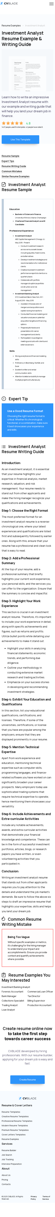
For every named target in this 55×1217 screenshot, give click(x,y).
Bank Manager (9, 996)
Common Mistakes (12, 171)
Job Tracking (8, 1159)
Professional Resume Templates (17, 1121)
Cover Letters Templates (14, 1134)
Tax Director (34, 996)
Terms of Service (46, 1197)
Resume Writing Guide (14, 166)
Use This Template (20, 139)
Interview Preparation (12, 1164)
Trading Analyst (10, 1005)
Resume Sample (10, 156)
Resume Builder (9, 1150)
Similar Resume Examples (15, 176)
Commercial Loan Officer (40, 991)
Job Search (7, 1154)
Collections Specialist (13, 1000)
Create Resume (27, 1079)
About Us (6, 1175)
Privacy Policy (34, 1197)
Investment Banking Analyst (16, 987)
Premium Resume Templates (15, 1130)
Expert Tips (8, 161)
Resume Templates (11, 1112)
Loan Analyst (8, 1009)
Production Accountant (39, 1005)
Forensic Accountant (12, 991)
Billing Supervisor (36, 1000)
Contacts (6, 1184)
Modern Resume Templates (15, 1125)
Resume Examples (10, 1139)
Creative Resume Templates (15, 1116)
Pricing (5, 1179)
